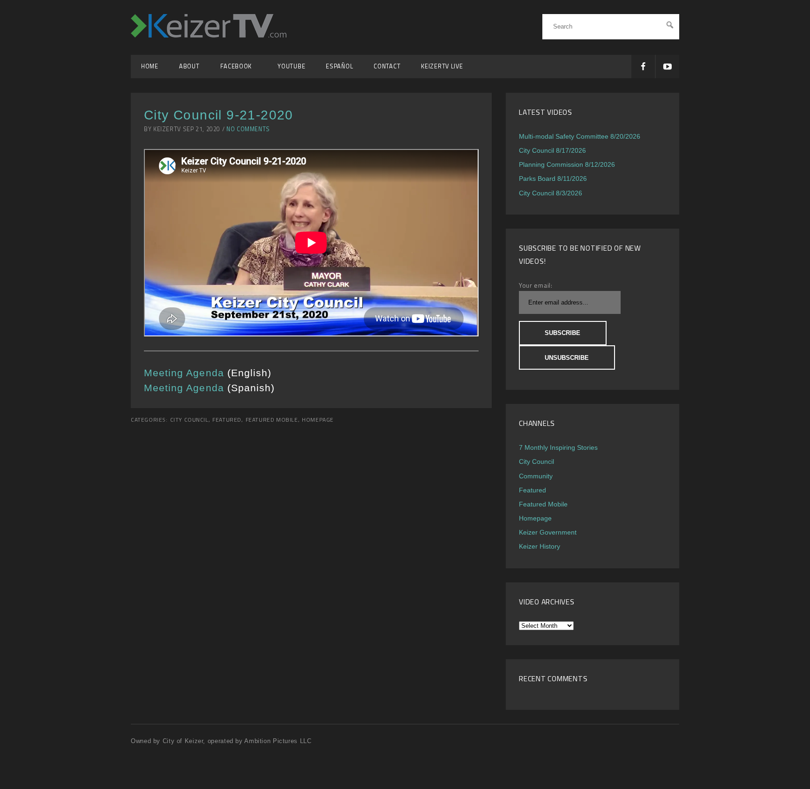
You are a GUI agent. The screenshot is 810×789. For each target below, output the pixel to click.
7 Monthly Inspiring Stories (558, 447)
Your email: (536, 285)
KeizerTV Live (442, 66)
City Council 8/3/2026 (550, 193)
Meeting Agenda (184, 372)
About (189, 66)
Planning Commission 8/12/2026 (567, 164)
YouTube (291, 66)
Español (339, 66)
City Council (189, 420)
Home (149, 66)
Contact (387, 66)
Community (536, 476)
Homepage (318, 420)
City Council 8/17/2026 (552, 150)
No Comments (248, 129)
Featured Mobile (272, 420)
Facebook (238, 66)
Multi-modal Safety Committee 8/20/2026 (579, 136)
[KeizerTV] (208, 35)
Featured (226, 420)
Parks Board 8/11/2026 (553, 178)
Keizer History (539, 546)
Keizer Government (548, 532)
